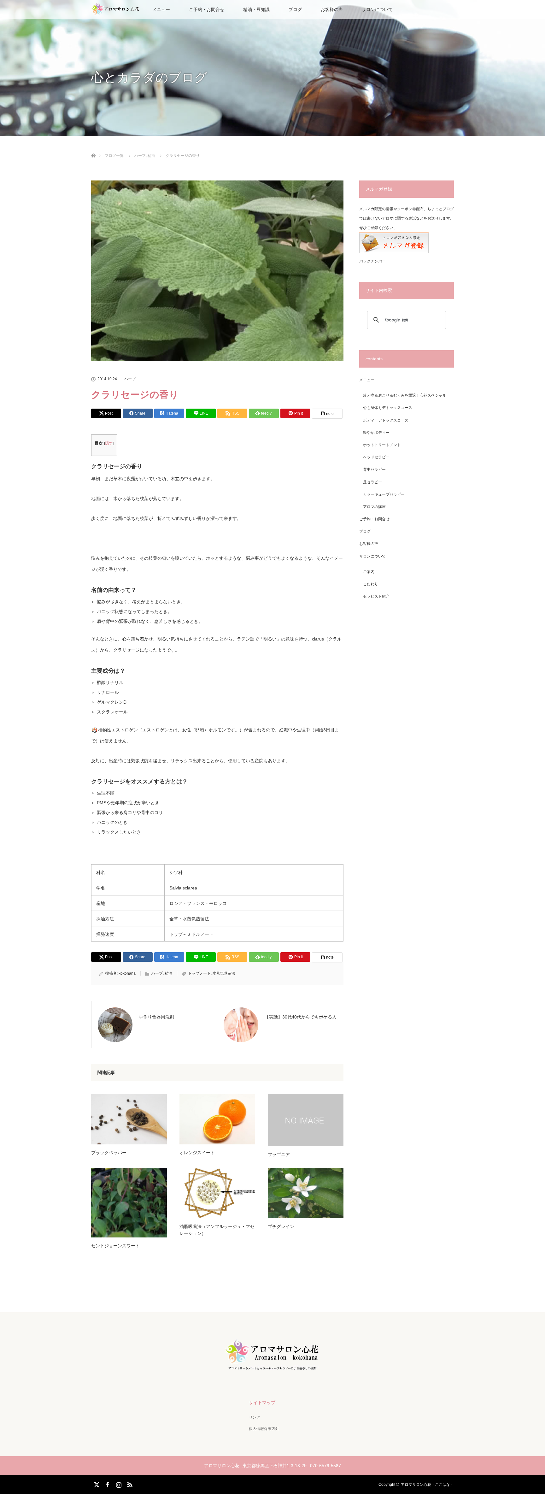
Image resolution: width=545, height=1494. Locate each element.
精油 (168, 973)
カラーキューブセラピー (384, 494)
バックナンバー (372, 261)
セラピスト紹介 (376, 596)
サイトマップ (262, 1402)
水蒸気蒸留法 (224, 973)
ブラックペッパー (108, 1152)
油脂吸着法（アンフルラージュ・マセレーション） (217, 1230)
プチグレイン (281, 1226)
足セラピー (372, 482)
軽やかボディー (376, 432)
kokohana (127, 973)
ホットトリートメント (382, 445)
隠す (109, 443)
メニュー (366, 380)
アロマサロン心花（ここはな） (427, 1484)
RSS (129, 1483)
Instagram (118, 1483)
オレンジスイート (197, 1152)
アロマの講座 (374, 507)
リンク (254, 1417)
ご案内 (368, 572)
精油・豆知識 (256, 9)
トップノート (199, 973)
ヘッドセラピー (376, 457)
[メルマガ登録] (394, 252)
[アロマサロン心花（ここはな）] (272, 1370)
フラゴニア (279, 1154)
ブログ (295, 9)
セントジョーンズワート (115, 1245)
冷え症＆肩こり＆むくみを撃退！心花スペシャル (404, 395)
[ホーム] (93, 148)
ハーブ (130, 379)
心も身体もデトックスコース (387, 407)
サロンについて (377, 9)
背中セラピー (374, 469)
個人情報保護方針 (264, 1428)
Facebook (107, 1483)
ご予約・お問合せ (206, 9)
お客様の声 (332, 9)
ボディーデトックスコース (385, 420)
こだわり (370, 584)
